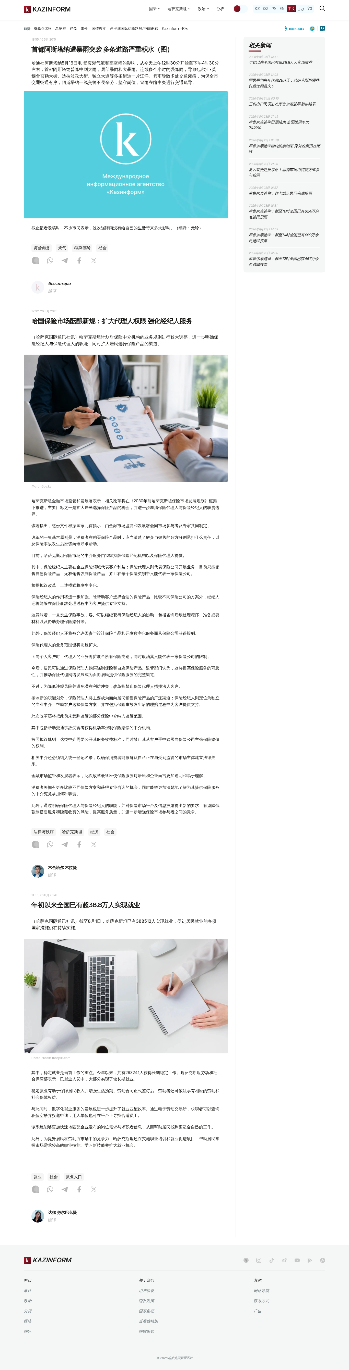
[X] (94, 261)
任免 (73, 28)
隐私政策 (146, 1300)
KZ (257, 8)
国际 (27, 1331)
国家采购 (146, 1331)
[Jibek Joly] (296, 28)
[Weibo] (284, 1260)
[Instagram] (35, 261)
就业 (37, 1176)
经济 (94, 831)
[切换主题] (240, 9)
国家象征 (146, 1311)
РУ (274, 8)
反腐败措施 (148, 1321)
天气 (62, 247)
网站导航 (261, 1290)
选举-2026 (42, 28)
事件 (84, 28)
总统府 (60, 28)
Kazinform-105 (175, 28)
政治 (27, 1300)
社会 (102, 247)
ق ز (301, 8)
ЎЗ (309, 8)
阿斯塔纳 (82, 247)
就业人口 (74, 1176)
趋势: (27, 29)
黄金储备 (41, 247)
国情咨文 (99, 28)
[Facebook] (79, 261)
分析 (220, 9)
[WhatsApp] (50, 261)
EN (282, 8)
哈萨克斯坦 (72, 831)
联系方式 (261, 1300)
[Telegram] (65, 261)
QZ (266, 8)
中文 (291, 8)
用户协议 (146, 1290)
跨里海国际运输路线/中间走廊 (134, 28)
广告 (257, 1311)
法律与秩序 (43, 831)
